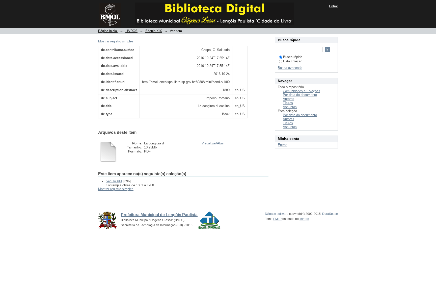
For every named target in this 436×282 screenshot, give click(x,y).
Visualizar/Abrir (213, 143)
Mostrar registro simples (115, 41)
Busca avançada (290, 68)
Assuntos (290, 107)
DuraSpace (330, 214)
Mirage (304, 219)
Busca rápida (292, 57)
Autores (288, 99)
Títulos (288, 103)
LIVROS (131, 31)
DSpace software (276, 214)
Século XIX (153, 31)
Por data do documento (300, 95)
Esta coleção (292, 61)
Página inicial (108, 31)
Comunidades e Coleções (301, 91)
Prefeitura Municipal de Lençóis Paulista (159, 215)
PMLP (277, 219)
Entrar (333, 6)
